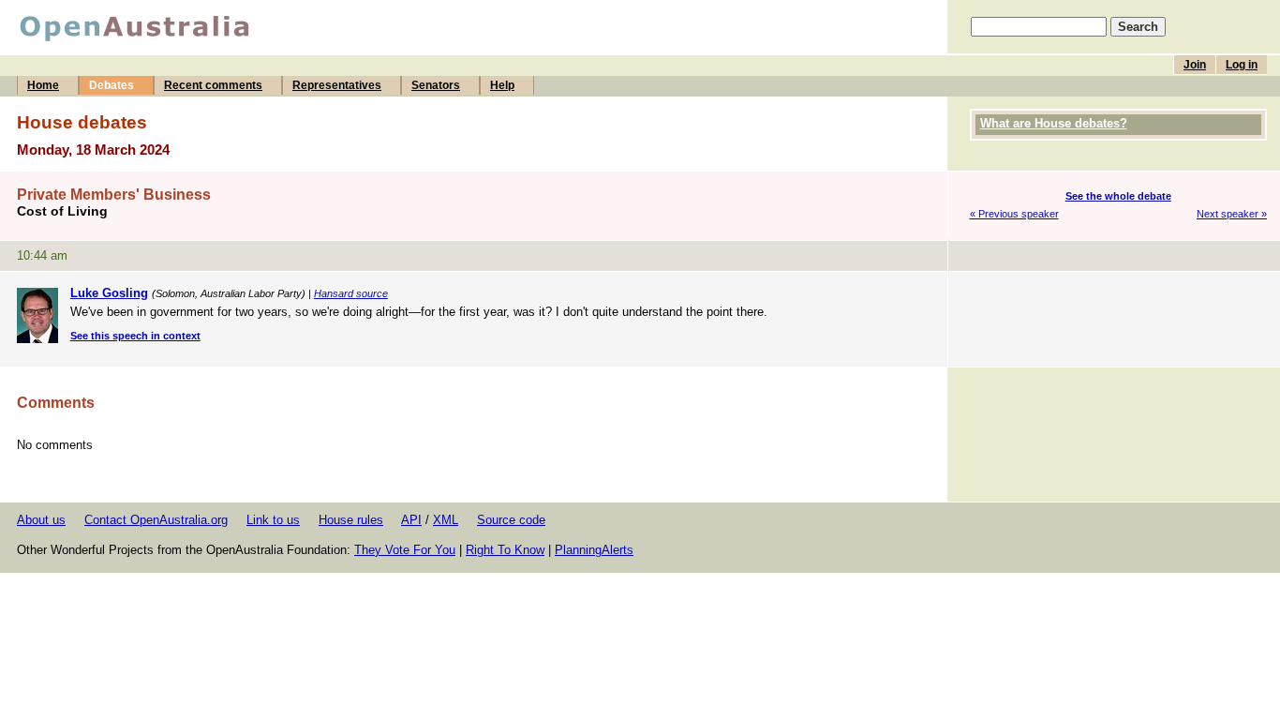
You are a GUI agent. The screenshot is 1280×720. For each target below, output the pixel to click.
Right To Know (505, 550)
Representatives (336, 85)
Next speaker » (1232, 213)
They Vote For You (404, 550)
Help (502, 85)
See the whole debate (1118, 196)
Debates (111, 85)
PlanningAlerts (594, 550)
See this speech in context (135, 335)
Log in (1242, 64)
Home (43, 85)
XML (445, 520)
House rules (351, 520)
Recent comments (213, 85)
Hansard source (351, 293)
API (411, 520)
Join (1194, 64)
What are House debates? (1053, 123)
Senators (435, 85)
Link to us (273, 520)
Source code (511, 520)
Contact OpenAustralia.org (156, 520)
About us (41, 520)
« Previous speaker (1014, 213)
